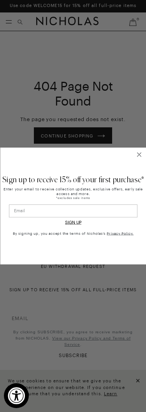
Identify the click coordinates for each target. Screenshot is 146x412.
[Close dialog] (139, 154)
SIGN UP (73, 223)
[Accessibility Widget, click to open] (16, 395)
